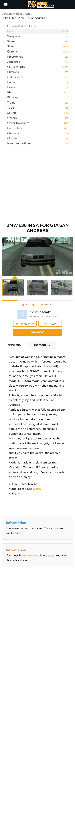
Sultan (37, 489)
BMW (20, 493)
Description (15, 345)
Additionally (42, 345)
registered (29, 555)
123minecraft (40, 312)
